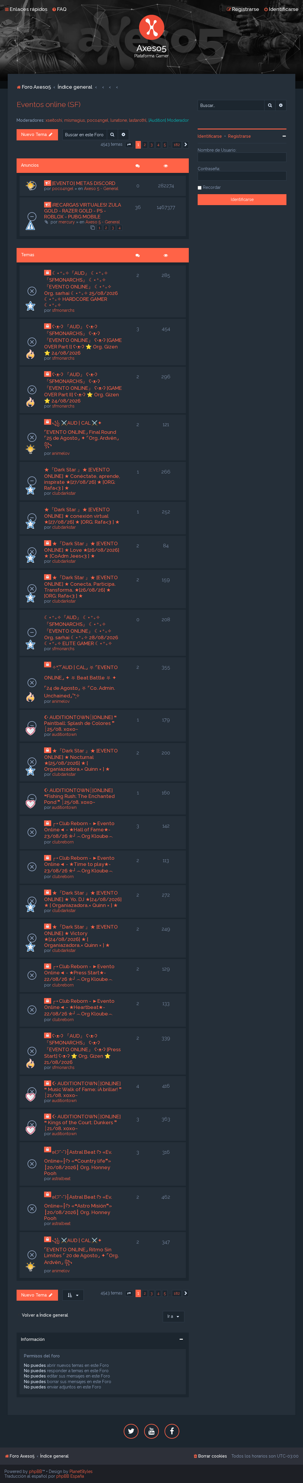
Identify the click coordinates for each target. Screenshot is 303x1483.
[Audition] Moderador (169, 120)
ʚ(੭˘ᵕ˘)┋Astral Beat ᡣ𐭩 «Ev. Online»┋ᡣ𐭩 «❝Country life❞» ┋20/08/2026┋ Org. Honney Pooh (78, 1162)
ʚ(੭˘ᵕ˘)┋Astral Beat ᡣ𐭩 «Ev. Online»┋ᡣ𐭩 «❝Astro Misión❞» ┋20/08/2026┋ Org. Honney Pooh (78, 1207)
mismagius (74, 120)
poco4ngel (97, 120)
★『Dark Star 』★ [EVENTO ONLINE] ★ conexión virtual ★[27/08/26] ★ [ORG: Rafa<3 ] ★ (82, 516)
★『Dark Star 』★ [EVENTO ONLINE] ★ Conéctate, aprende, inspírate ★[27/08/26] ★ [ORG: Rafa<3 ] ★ (82, 479)
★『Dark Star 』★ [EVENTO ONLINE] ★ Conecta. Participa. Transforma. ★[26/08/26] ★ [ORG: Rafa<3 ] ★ (81, 587)
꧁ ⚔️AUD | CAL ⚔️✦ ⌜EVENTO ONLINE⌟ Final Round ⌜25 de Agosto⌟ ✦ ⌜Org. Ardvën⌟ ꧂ (81, 434)
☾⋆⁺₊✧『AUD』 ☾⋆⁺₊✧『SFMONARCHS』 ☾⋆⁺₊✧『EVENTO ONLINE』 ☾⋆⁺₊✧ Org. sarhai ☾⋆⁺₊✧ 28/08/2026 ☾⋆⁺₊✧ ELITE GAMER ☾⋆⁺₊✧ (81, 630)
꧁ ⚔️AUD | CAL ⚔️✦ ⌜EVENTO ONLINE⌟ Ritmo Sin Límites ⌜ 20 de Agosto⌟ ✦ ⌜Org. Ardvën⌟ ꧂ (81, 1251)
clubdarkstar (64, 493)
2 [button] (145, 144)
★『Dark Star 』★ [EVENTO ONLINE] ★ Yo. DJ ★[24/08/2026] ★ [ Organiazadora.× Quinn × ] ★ (83, 899)
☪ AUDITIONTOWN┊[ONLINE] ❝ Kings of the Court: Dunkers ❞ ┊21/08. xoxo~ (82, 1122)
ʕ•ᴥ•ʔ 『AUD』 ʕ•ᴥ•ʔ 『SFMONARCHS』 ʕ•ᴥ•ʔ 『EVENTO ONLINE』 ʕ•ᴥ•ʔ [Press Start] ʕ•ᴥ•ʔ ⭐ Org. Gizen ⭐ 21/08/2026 (82, 1049)
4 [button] (158, 144)
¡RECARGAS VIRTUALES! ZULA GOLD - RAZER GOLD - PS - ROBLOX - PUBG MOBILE (82, 211)
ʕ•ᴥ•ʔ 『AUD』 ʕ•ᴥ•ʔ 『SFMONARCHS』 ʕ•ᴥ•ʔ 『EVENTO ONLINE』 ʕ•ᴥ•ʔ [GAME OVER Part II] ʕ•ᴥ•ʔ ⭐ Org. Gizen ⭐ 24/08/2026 (83, 387)
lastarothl (137, 120)
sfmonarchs (63, 310)
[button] (129, 145)
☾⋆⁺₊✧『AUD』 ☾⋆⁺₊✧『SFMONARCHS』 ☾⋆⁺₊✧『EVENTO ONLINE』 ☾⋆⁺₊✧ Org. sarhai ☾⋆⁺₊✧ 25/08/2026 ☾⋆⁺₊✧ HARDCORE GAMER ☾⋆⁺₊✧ (81, 289)
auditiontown (64, 734)
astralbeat (61, 1178)
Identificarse (210, 136)
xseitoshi (54, 120)
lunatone (118, 120)
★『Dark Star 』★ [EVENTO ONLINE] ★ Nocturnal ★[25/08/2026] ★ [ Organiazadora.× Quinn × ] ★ (81, 760)
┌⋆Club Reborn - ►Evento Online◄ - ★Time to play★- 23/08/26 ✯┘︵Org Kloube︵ (79, 864)
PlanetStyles (81, 1471)
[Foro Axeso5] (151, 27)
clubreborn (63, 842)
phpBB (35, 1471)
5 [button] (165, 144)
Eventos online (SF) (48, 104)
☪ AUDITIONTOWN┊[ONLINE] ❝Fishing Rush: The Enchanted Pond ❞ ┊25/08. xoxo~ (79, 796)
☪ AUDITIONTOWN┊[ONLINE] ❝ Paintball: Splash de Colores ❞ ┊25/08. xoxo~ (80, 723)
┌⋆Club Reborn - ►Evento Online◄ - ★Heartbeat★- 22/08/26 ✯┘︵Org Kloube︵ (79, 1007)
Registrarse (239, 136)
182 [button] (177, 144)
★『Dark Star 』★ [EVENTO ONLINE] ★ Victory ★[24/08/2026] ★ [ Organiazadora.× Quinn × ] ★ (81, 936)
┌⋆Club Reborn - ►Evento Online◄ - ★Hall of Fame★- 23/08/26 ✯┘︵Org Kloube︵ (79, 829)
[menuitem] (59, 9)
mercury (67, 222)
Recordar (212, 187)
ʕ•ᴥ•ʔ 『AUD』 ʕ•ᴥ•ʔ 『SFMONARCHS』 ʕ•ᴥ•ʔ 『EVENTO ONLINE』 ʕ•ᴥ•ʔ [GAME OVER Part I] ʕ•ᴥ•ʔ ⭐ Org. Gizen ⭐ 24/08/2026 (83, 340)
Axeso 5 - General (101, 188)
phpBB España (70, 1476)
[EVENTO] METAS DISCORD (83, 183)
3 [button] (152, 144)
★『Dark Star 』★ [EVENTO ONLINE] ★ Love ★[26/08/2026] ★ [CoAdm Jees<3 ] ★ (81, 550)
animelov (61, 453)
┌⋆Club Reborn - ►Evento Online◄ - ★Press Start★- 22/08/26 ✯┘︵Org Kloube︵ (79, 972)
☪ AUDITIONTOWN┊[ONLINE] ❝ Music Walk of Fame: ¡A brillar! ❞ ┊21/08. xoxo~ (83, 1089)
